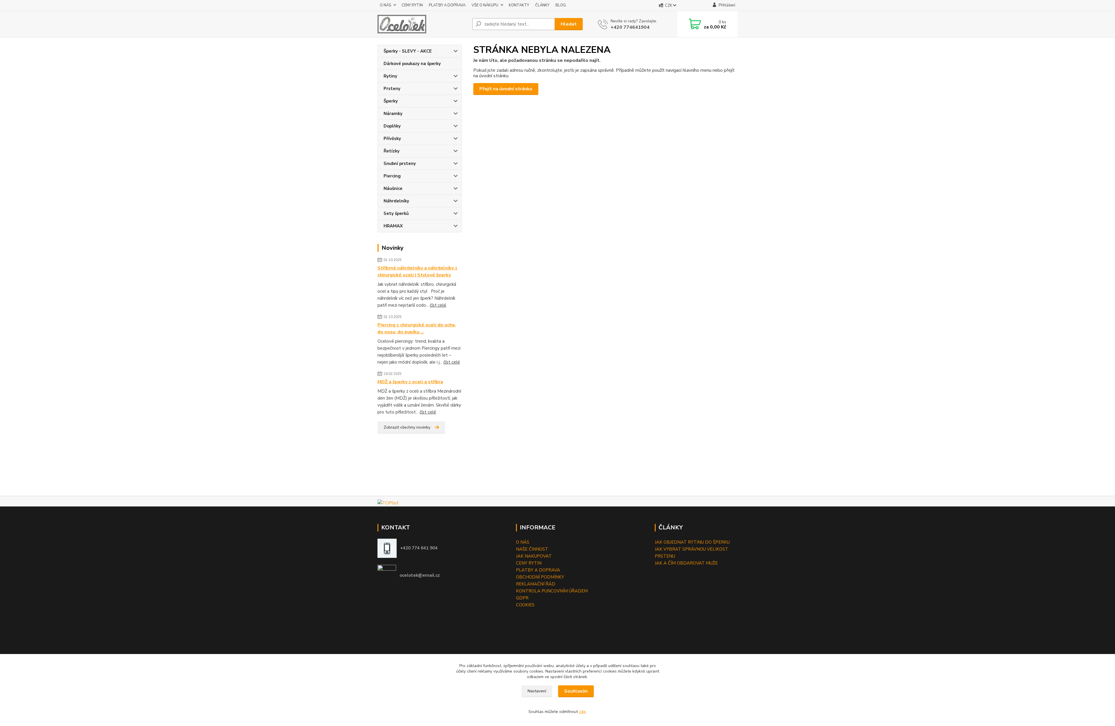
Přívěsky (392, 138)
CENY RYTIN (412, 5)
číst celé (438, 305)
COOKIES (525, 605)
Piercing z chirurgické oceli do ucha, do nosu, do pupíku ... (416, 328)
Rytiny (390, 76)
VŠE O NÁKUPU (485, 5)
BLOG (560, 5)
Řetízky (392, 151)
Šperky (391, 101)
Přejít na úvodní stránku (505, 89)
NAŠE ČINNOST (532, 549)
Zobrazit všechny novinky (407, 427)
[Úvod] (422, 24)
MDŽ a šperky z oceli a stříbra (410, 382)
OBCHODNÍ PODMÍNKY (540, 577)
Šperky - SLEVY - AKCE (408, 51)
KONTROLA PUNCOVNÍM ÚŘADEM (552, 591)
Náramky (393, 113)
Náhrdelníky (396, 201)
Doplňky (392, 126)
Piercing (392, 176)
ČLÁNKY (542, 5)
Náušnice (393, 188)
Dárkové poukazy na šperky (412, 64)
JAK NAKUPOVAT (534, 556)
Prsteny (392, 88)
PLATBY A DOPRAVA (447, 5)
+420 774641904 (630, 27)
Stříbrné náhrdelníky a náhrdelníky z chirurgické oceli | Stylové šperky (417, 271)
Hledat (569, 24)
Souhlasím (576, 691)
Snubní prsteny (400, 163)
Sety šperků (396, 213)
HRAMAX (393, 226)
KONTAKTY (519, 5)
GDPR (522, 598)
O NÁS (385, 5)
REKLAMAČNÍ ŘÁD (535, 584)
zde (582, 711)
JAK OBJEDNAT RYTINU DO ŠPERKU (692, 542)
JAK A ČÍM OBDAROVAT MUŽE (686, 563)
